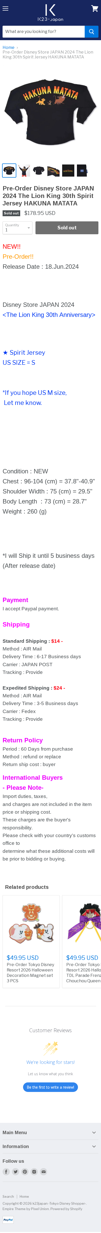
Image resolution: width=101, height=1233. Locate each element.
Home (9, 47)
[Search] (91, 32)
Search (8, 1196)
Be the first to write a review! (50, 1087)
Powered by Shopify (66, 1209)
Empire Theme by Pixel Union (26, 1209)
